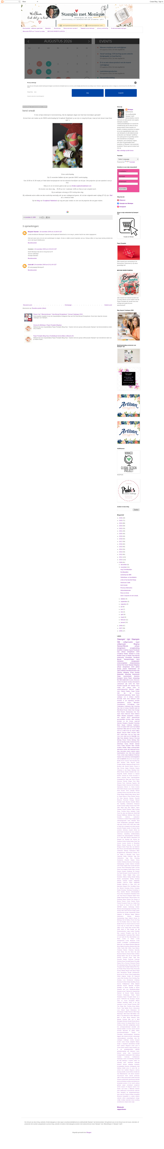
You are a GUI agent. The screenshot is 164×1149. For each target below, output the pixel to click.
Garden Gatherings (128, 906)
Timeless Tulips (131, 809)
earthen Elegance (126, 1045)
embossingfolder (122, 663)
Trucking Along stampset (128, 811)
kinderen (119, 1064)
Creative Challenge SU (128, 871)
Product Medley (121, 970)
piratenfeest (125, 1079)
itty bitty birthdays (122, 1060)
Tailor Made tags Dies (123, 807)
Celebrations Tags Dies (124, 858)
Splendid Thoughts (134, 985)
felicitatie (133, 820)
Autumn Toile (128, 760)
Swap (119, 676)
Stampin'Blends (122, 646)
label (133, 719)
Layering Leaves (121, 792)
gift (128, 1051)
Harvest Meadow (133, 916)
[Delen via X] (45, 217)
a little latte (125, 1025)
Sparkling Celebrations (126, 803)
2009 (121, 562)
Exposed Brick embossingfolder (130, 777)
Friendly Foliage (127, 781)
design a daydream (122, 1043)
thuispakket (126, 1096)
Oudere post (108, 305)
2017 (121, 541)
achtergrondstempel (125, 1026)
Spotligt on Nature (134, 987)
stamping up (124, 1092)
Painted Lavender (122, 957)
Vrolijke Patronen (128, 1011)
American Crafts (125, 582)
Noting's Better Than (122, 955)
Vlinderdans (133, 1010)
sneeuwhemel (130, 1090)
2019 (121, 536)
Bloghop (136, 644)
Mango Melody (125, 794)
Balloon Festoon (121, 845)
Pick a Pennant (125, 963)
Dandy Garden (125, 771)
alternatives (120, 749)
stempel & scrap (134, 653)
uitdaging (126, 672)
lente (133, 753)
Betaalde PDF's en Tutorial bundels (34, 31)
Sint (118, 803)
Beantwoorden (32, 243)
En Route (129, 775)
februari (123, 620)
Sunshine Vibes (130, 745)
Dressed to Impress (133, 773)
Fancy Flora (120, 893)
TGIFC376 (124, 998)
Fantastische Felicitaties (130, 893)
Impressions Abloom (122, 787)
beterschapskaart (128, 1034)
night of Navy (120, 1077)
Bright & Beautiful (125, 854)
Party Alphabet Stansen (127, 738)
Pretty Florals (126, 968)
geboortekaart (135, 717)
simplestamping (134, 663)
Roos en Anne (124, 593)
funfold (119, 655)
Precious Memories (126, 588)
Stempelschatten (129, 659)
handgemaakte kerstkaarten (124, 1055)
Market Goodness (125, 946)
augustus (124, 604)
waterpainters (121, 702)
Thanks (137, 998)
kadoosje (137, 1062)
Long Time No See (131, 792)
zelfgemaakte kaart (131, 642)
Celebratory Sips (129, 706)
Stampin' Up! (123, 639)
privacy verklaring (102, 28)
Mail (111, 195)
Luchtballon (125, 942)
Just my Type (132, 734)
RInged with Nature (131, 970)
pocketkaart (124, 1081)
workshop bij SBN (125, 575)
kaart (138, 698)
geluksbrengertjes (121, 1051)
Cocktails (137, 863)
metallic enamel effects (127, 1071)
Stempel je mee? (121, 991)
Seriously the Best (122, 981)
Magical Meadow (130, 944)
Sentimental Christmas (133, 980)
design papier (135, 818)
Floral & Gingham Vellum (129, 895)
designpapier (135, 661)
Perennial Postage (128, 800)
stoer (118, 1094)
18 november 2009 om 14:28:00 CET (50, 231)
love (122, 1070)
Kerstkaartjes (124, 572)
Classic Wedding (131, 770)
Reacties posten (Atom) (39, 308)
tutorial (119, 665)
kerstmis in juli (122, 700)
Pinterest (122, 200)
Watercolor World (132, 813)
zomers (129, 702)
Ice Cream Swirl (128, 925)
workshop (127, 756)
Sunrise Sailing (125, 805)
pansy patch (128, 1077)
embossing (120, 657)
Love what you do (125, 736)
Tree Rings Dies (121, 1006)
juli (122, 606)
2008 (121, 625)
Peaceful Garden (122, 959)
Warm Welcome (125, 713)
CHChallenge (130, 704)
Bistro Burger (121, 725)
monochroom (120, 1075)
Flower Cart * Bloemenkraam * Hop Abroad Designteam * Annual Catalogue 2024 (58, 314)
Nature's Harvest (126, 953)
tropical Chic (120, 756)
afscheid (119, 1028)
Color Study (120, 865)
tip (138, 830)
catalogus (119, 697)
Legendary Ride (130, 935)
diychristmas (132, 1043)
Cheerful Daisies (129, 860)
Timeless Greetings (122, 1002)
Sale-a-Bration (121, 670)
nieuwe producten (134, 1075)
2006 (121, 631)
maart (123, 617)
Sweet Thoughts (127, 996)
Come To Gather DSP (123, 726)
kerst (138, 659)
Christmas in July (122, 770)
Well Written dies (134, 1013)
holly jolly (119, 824)
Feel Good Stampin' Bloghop (130, 665)
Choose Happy (124, 768)
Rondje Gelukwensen (133, 972)
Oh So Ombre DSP (134, 955)
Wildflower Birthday (127, 815)
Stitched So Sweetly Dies (133, 991)
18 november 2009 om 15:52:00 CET (45, 249)
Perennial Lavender (133, 959)
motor (126, 1075)
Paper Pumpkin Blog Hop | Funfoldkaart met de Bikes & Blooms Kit (53, 336)
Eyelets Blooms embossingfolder (130, 891)
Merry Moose (132, 794)
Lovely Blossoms (130, 940)
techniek (137, 700)
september (124, 601)
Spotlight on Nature (122, 987)
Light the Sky (125, 937)
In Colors (131, 787)
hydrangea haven (122, 1058)
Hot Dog (137, 920)
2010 (121, 559)
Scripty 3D (130, 976)
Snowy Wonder (129, 743)
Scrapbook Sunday (126, 681)
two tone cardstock (134, 831)
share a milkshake (129, 1088)
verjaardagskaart (130, 1098)
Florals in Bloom (129, 897)
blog (38, 200)
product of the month (129, 1083)
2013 (121, 552)
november (124, 567)
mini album (131, 1073)
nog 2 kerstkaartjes (126, 569)
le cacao (132, 1068)
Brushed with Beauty (123, 766)
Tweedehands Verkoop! (87, 28)
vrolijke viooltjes (121, 1100)
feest (129, 820)
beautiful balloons (123, 817)
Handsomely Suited (134, 912)
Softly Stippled (135, 983)
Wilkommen (136, 1015)
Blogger (89, 1132)
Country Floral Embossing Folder (126, 867)
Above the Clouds (131, 758)
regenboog (131, 700)
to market (132, 1096)
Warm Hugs (137, 1011)
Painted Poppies (125, 691)
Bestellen (48, 28)
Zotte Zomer (136, 815)
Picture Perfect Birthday (129, 740)
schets (123, 755)
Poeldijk (127, 966)
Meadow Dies (133, 946)
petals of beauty (131, 828)
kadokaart (130, 1062)
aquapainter (130, 715)
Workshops (57, 28)
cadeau (129, 687)
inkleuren (133, 698)
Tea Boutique (131, 998)
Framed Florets (135, 901)
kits (134, 683)
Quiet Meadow (126, 801)
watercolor (125, 680)
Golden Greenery (126, 785)
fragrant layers (125, 717)
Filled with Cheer (130, 779)
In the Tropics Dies (126, 927)
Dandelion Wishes (122, 876)
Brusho (131, 766)
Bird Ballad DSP (130, 848)
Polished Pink (133, 966)
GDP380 (119, 906)
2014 (121, 549)
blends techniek (128, 1036)
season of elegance (126, 1086)
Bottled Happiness (127, 764)
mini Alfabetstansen (122, 1073)
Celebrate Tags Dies (133, 856)
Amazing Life (128, 839)
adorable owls (135, 1026)
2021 (121, 531)
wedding (137, 1100)
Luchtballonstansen (134, 942)
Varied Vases (135, 695)
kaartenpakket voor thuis (124, 753)
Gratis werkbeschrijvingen (118, 28)
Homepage (68, 305)
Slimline (119, 672)
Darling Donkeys (134, 878)
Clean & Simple (127, 655)
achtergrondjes (135, 747)
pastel (133, 1077)
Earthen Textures (121, 775)
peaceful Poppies (121, 828)
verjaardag (136, 678)
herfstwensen (136, 1056)
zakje (133, 1101)
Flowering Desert (121, 899)
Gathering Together (131, 783)
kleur (135, 824)
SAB (118, 693)
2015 (121, 546)
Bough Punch (135, 764)
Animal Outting (126, 841)
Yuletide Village (126, 747)
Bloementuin (129, 852)
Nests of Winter (135, 953)
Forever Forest (126, 901)
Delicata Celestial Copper (124, 880)
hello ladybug (135, 1055)
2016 (121, 544)
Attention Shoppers (122, 723)
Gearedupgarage (126, 908)
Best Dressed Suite (123, 762)
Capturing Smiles (122, 856)
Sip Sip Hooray (131, 693)
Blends (119, 659)
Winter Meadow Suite (133, 1017)
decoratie (119, 698)
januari (123, 622)
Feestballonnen (121, 779)
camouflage (130, 1038)
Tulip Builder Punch (127, 1008)
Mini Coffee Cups (130, 948)
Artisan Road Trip (134, 841)
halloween (132, 1051)
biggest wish (120, 1036)
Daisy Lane (136, 875)
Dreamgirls (128, 657)
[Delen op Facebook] (47, 217)
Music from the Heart (127, 951)
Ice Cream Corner (129, 923)
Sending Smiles (126, 742)
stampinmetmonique (134, 1092)
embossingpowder (122, 820)
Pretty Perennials (134, 968)
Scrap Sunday (134, 672)
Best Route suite (121, 848)
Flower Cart (136, 897)
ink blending (130, 1058)
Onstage (137, 710)
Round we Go (121, 974)
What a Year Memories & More (125, 1015)
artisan (137, 1030)
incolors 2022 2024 (128, 824)
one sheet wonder (134, 826)
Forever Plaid (135, 728)
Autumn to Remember (133, 843)
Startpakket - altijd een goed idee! (32, 28)
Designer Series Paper (124, 678)
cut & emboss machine (131, 697)
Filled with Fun (127, 728)
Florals (123, 897)
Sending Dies (135, 978)
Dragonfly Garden (122, 773)
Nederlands (135, 674)
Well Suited (127, 1013)
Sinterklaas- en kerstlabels (128, 577)
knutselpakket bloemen (123, 1066)
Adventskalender (125, 590)
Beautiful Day (135, 760)
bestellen (120, 650)
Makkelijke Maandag (124, 674)
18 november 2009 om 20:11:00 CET (45, 264)
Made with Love (121, 944)
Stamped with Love (123, 989)
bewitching (136, 1034)
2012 (121, 554)
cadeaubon (136, 817)
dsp (138, 670)
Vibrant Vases (125, 1010)
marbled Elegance (130, 1070)
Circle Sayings (136, 862)
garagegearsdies (128, 1049)
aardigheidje (132, 1025)
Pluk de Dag (132, 965)
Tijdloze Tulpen (135, 807)
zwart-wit (137, 721)
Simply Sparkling (131, 981)
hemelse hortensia (123, 1056)
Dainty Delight (127, 875)
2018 (121, 539)
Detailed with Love (134, 771)
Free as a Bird (121, 730)
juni (122, 609)
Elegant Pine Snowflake (129, 886)
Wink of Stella (121, 1017)
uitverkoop (119, 833)
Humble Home (126, 921)
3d (117, 837)
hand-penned (135, 1053)
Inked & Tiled (125, 929)
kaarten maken (135, 751)
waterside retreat (130, 1100)
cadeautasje (136, 1036)
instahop (126, 650)
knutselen (136, 1064)
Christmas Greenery (127, 862)
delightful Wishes (134, 1041)
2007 (121, 628)
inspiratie (124, 685)
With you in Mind (133, 1019)
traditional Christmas (133, 755)
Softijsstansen (126, 983)
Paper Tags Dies (134, 957)
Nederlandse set (133, 669)
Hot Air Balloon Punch (128, 920)
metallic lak (136, 1071)
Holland (131, 918)
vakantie (119, 1098)
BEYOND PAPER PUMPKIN (56, 31)
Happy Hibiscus (135, 914)
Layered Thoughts (125, 933)
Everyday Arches (129, 888)
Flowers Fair (130, 899)
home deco (126, 698)
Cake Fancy (135, 854)
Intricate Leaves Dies (128, 788)
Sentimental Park (134, 742)
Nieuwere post (27, 305)
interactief (136, 1058)
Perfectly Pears (121, 961)
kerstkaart (136, 657)
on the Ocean (128, 721)
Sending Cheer (128, 978)
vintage (137, 1098)
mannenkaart (127, 676)
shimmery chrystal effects (130, 830)
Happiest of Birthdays (123, 914)
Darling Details (131, 876)
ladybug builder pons (123, 1068)
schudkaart (130, 1085)
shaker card (120, 1088)
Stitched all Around (123, 993)
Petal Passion (121, 712)
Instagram (122, 206)
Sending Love (121, 980)
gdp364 (137, 1049)
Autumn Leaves (121, 843)
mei (122, 612)
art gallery (132, 1030)
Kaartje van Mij (134, 929)
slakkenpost (123, 1090)
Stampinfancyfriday (134, 989)
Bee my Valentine (134, 846)
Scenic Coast (128, 974)
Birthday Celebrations (130, 850)
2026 (121, 518)
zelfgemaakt (121, 644)
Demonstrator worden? (70, 28)
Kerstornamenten (121, 931)
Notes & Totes (127, 796)
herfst (130, 683)
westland (119, 835)
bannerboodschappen (123, 1032)
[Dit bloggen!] (43, 217)
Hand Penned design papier (131, 910)
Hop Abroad (135, 655)
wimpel (126, 1101)
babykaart (133, 749)
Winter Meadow (121, 715)
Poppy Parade (135, 691)
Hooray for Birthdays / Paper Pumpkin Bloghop (47, 325)
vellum (124, 1098)
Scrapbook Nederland (50, 200)
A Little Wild (122, 837)
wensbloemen (120, 1101)
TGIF (138, 805)
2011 (121, 557)
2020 (121, 533)
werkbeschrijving (135, 833)
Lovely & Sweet (128, 938)
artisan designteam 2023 (125, 667)
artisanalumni (135, 681)
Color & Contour (124, 708)
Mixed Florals (123, 710)
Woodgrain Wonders (122, 1021)
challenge (126, 1040)
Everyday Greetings (126, 890)
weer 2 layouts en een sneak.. (129, 595)
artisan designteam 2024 (130, 652)
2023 (121, 526)
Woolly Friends (132, 1021)
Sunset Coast (133, 805)
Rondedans (124, 972)
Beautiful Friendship (134, 723)
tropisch (137, 1096)
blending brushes (131, 670)
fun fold (119, 680)
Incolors (131, 680)
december (124, 564)
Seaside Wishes (135, 801)
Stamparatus (129, 712)
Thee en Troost (122, 1000)
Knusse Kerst (125, 790)
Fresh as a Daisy (131, 903)
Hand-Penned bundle (123, 912)
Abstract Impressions (132, 837)
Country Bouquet (135, 865)
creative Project (128, 818)
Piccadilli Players (130, 961)
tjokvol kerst (120, 831)
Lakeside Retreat (134, 790)
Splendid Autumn (122, 985)
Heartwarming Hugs (122, 918)
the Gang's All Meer (128, 1094)
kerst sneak (123, 585)
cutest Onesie (125, 1041)
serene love (136, 1086)
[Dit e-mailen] (40, 217)
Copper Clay (127, 865)
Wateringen (120, 1013)
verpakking (127, 833)
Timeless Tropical (121, 809)
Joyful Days (123, 734)
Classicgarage (120, 863)
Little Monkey (132, 937)
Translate (132, 162)
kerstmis (128, 719)
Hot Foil (119, 921)
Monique (130, 109)
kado (125, 1062)
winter (129, 1101)
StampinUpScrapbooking (124, 695)
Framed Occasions (122, 903)
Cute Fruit (132, 726)
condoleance (120, 818)
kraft (138, 1066)
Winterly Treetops (122, 1019)
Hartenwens (120, 916)
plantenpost (132, 1079)
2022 (121, 528)
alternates (125, 1030)
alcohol (133, 1028)
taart (121, 1094)
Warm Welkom (135, 713)
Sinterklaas (120, 743)
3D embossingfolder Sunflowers (130, 835)
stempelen (120, 661)
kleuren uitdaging (128, 1064)
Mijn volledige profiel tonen (125, 150)
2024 (121, 523)
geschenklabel (121, 719)
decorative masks (125, 751)
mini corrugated (126, 826)
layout (131, 650)
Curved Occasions (132, 873)
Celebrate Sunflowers (133, 725)
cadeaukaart (120, 683)
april (122, 614)
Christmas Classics (134, 768)
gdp (126, 683)
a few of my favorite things (128, 580)
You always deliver (130, 1023)
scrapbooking (134, 648)
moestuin (137, 1073)
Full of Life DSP (134, 905)
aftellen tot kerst (126, 1028)
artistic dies (127, 749)
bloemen (136, 676)
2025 (121, 520)
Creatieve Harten (122, 653)
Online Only (131, 710)
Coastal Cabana (129, 863)
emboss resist (128, 1047)
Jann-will (30, 264)
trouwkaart (126, 831)
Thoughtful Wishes (134, 1000)
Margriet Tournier (33, 231)
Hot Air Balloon (135, 785)
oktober (123, 599)
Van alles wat (124, 813)
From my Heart (130, 730)
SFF (129, 685)
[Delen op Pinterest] (49, 217)
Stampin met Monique (126, 203)
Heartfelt (131, 708)
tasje (126, 755)
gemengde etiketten (134, 822)
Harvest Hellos (126, 732)
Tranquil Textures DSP (133, 1004)
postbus (129, 1081)
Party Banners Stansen (127, 798)
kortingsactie (133, 1066)
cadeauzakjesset (121, 1038)
